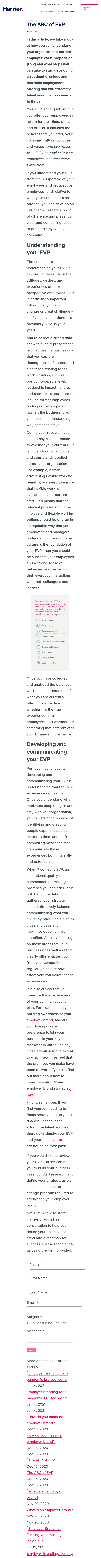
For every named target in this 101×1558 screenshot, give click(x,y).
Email (32, 1302)
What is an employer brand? (50, 1510)
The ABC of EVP (40, 1472)
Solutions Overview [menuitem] (64, 5)
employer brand (55, 1140)
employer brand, (40, 1020)
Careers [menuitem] (60, 12)
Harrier (35, 31)
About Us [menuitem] (51, 5)
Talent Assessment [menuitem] (47, 12)
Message (35, 1331)
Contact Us (88, 8)
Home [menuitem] (43, 5)
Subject (34, 1317)
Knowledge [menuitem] (69, 12)
